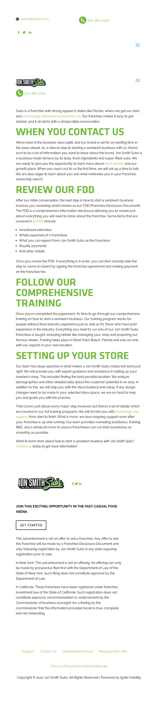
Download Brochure (78, 651)
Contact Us (48, 651)
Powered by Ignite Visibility (120, 677)
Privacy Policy (61, 666)
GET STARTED (31, 525)
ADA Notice (83, 666)
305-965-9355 (98, 20)
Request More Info (113, 651)
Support (28, 651)
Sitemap (101, 666)
